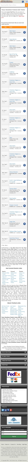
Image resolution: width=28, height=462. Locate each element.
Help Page (24, 444)
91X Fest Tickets (5, 306)
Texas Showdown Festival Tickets (10, 400)
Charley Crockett (14, 205)
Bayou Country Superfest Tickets (10, 390)
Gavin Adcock (13, 39)
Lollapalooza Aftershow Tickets (9, 396)
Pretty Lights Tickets (7, 397)
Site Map (19, 444)
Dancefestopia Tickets (7, 392)
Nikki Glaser (13, 31)
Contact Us (13, 444)
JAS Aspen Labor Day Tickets (9, 395)
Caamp (11, 62)
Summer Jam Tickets (7, 389)
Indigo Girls (12, 221)
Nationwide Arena (13, 173)
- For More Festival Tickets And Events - (14, 349)
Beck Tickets (5, 307)
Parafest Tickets (13, 314)
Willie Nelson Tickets (7, 402)
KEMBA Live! (12, 40)
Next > (6, 245)
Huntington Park (13, 83)
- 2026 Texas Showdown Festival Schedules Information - (14, 347)
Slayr (11, 137)
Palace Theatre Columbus (15, 32)
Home (2, 444)
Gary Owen (12, 109)
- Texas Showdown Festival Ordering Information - (14, 346)
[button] (14, 352)
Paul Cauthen (13, 198)
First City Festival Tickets (8, 393)
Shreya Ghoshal (13, 172)
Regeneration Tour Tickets (8, 399)
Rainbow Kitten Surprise (15, 231)
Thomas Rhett (13, 188)
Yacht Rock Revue (14, 238)
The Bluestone (13, 239)
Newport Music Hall (14, 55)
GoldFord (12, 72)
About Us (7, 444)
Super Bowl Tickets (6, 275)
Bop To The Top (13, 54)
